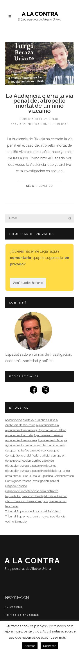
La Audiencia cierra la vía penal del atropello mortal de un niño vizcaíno (39, 103)
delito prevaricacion (18, 460)
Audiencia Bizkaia (46, 420)
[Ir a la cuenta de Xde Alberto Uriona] (45, 391)
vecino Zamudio (16, 521)
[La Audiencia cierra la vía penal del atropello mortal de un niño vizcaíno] (39, 63)
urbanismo (37, 516)
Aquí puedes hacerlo (28, 283)
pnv (45, 501)
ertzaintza (11, 475)
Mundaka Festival (55, 496)
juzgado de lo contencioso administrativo (31, 491)
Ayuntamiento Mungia (52, 440)
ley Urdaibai (13, 496)
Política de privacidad (22, 614)
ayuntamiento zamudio (20, 445)
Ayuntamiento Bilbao (52, 430)
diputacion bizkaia (17, 465)
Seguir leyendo (39, 185)
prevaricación (57, 501)
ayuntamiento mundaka (21, 440)
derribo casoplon (43, 460)
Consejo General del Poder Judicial (27, 455)
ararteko (28, 420)
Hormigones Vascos (18, 480)
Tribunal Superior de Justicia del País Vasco (33, 511)
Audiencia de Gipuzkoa (20, 425)
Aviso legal (13, 606)
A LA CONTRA (32, 563)
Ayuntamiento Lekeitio (48, 435)
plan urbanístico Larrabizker (23, 501)
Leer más (58, 638)
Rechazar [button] (49, 645)
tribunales (11, 506)
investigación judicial (45, 480)
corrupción (58, 455)
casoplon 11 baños (17, 450)
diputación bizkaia (17, 470)
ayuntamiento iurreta (19, 435)
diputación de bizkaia (43, 470)
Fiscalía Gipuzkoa (41, 475)
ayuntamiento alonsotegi (21, 430)
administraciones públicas (44, 124)
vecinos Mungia (55, 516)
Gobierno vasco (64, 475)
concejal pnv (51, 450)
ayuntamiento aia (47, 425)
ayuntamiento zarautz (51, 445)
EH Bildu (64, 470)
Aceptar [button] (30, 645)
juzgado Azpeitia (16, 486)
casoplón (36, 450)
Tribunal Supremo (17, 516)
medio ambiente (32, 496)
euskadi (24, 475)
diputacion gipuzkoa (43, 465)
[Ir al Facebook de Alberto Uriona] (33, 391)
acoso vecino (13, 420)
